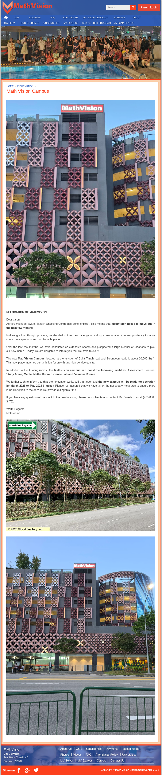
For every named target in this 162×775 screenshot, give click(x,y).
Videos (77, 754)
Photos (64, 754)
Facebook (19, 770)
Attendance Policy (107, 754)
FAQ (52, 17)
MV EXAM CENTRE (124, 23)
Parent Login (149, 7)
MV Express (85, 760)
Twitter (36, 770)
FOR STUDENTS (30, 23)
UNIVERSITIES (51, 23)
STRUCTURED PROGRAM (96, 23)
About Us (66, 748)
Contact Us (117, 760)
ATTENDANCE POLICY (95, 17)
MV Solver (66, 760)
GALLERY (9, 23)
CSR (17, 17)
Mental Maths (131, 748)
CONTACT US (70, 17)
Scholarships (94, 748)
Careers (101, 760)
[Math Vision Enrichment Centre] (28, 8)
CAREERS (119, 17)
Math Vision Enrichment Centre (134, 769)
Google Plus (27, 770)
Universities (129, 754)
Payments (112, 748)
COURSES (34, 17)
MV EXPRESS (70, 23)
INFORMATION (25, 86)
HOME (6, 18)
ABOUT (137, 17)
